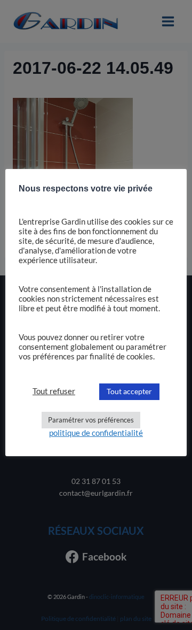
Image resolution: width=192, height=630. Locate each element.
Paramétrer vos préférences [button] (91, 420)
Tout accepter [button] (129, 391)
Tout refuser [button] (54, 391)
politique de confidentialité (96, 432)
